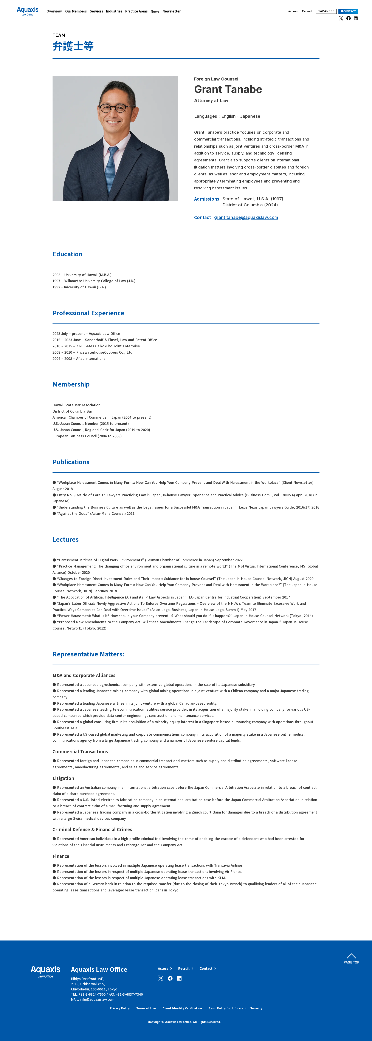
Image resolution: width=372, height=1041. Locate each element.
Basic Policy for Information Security (235, 1008)
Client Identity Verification (182, 1008)
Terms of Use (146, 1008)
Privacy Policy (120, 1008)
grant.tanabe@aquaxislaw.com (246, 217)
